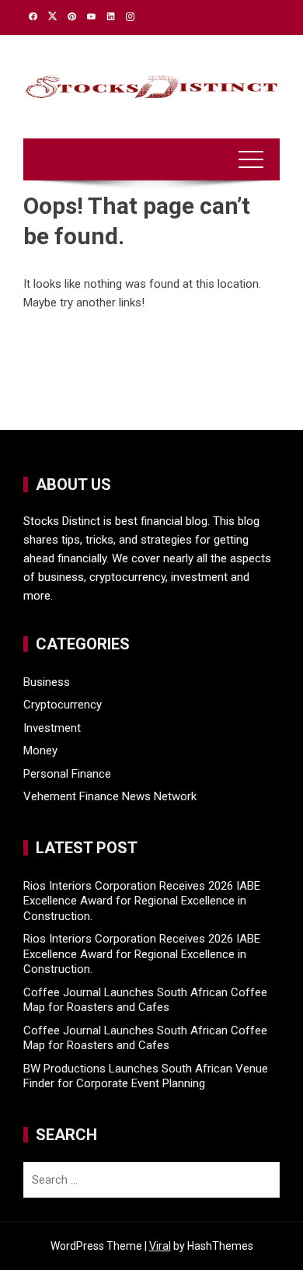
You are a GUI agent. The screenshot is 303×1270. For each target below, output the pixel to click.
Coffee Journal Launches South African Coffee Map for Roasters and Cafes (145, 1000)
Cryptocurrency (62, 705)
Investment (52, 728)
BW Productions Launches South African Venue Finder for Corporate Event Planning (145, 1076)
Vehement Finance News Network (110, 796)
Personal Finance (67, 774)
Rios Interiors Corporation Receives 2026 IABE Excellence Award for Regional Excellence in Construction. (141, 901)
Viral (160, 1246)
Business (46, 682)
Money (40, 750)
